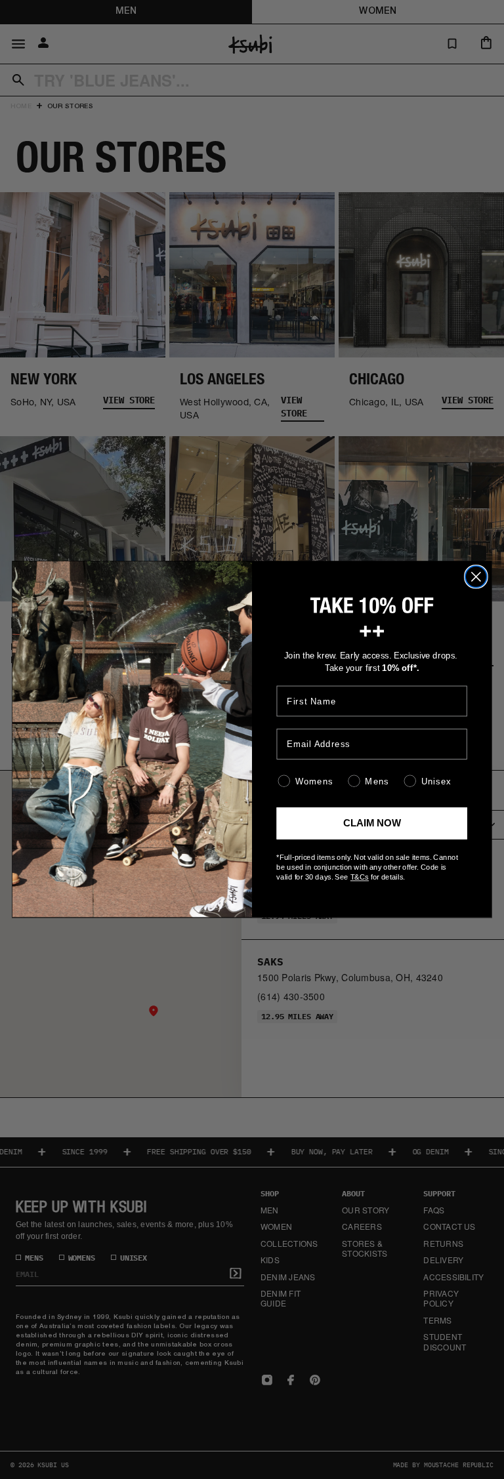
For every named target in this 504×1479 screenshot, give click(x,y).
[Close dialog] (476, 577)
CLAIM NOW (372, 824)
